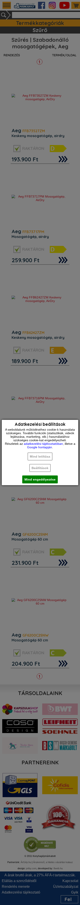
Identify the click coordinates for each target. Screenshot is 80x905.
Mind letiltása (40, 456)
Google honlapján (39, 447)
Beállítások (40, 468)
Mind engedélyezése (40, 479)
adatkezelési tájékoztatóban (43, 443)
